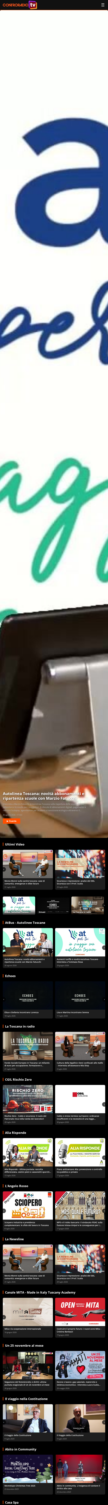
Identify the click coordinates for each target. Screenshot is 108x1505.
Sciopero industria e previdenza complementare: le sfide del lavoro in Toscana (26, 1224)
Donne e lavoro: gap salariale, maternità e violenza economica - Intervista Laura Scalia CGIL (78, 1385)
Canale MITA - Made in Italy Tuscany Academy (40, 1292)
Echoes (10, 976)
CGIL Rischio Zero (18, 1079)
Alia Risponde (15, 1132)
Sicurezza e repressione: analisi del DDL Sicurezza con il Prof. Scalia (76, 882)
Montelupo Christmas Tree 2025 (19, 1485)
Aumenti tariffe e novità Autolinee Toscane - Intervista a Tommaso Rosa (78, 960)
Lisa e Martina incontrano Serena (73, 1012)
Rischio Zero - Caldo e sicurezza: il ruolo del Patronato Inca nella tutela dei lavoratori (25, 1117)
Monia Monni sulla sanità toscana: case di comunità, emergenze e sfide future (24, 882)
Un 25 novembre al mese (24, 1345)
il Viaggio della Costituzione (17, 1435)
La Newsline (14, 1239)
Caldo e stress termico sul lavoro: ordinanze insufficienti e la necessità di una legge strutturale (78, 1119)
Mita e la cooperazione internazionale (22, 1328)
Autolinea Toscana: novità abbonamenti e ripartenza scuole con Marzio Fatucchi (24, 960)
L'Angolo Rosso (16, 1186)
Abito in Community (20, 1449)
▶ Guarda (11, 821)
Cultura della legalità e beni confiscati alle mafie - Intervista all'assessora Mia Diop (80, 1064)
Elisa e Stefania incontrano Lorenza (21, 1012)
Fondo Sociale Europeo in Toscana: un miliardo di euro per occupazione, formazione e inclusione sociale (27, 1065)
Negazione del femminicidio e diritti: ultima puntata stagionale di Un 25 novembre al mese (26, 1383)
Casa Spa (12, 1502)
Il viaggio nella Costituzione (26, 1399)
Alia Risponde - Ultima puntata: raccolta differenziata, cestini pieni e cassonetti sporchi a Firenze (27, 1172)
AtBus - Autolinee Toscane (25, 922)
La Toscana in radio (20, 1026)
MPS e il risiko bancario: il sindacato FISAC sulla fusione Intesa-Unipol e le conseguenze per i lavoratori (79, 1225)
